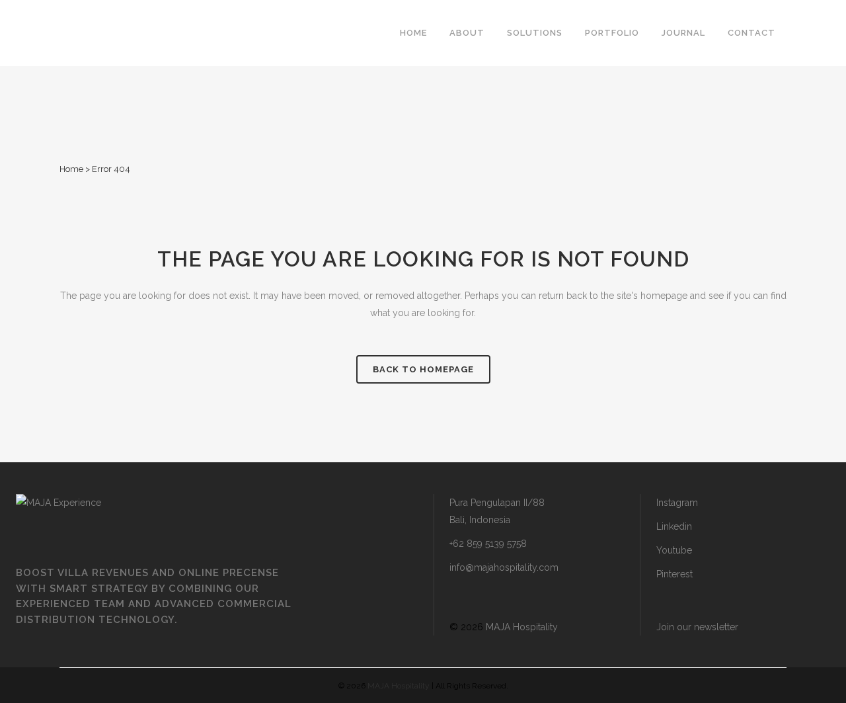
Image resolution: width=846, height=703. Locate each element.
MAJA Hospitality (522, 627)
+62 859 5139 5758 (488, 543)
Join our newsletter (697, 627)
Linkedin (674, 526)
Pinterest (674, 574)
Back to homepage (423, 369)
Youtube (674, 550)
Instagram (677, 502)
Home (71, 169)
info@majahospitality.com (503, 567)
